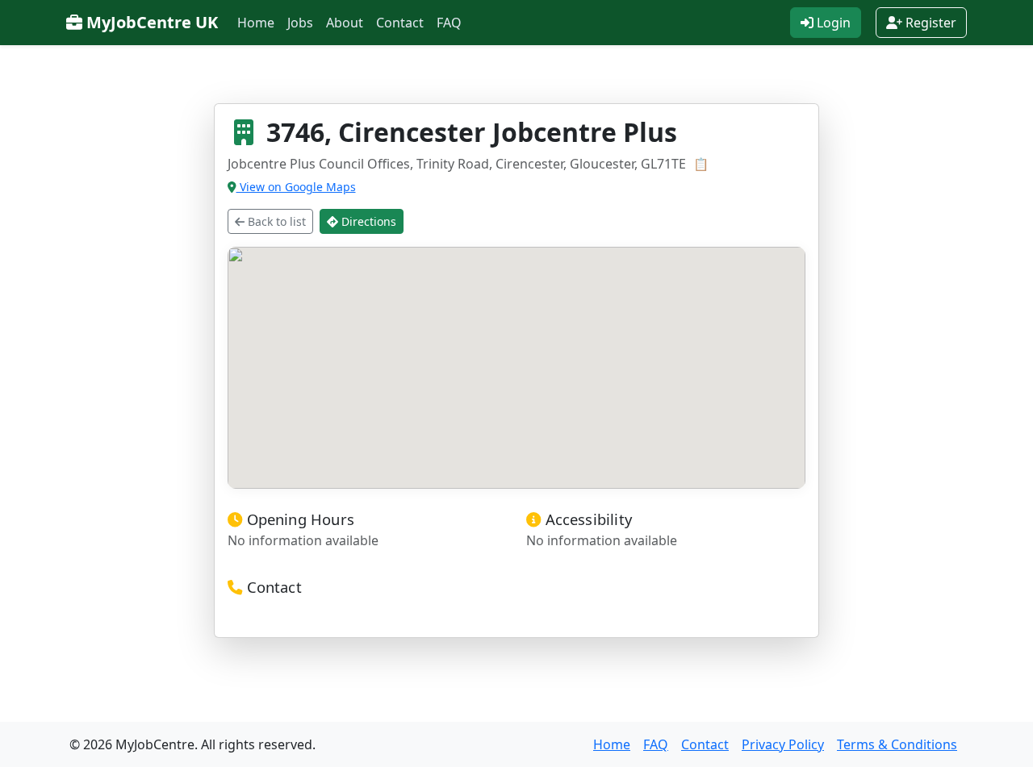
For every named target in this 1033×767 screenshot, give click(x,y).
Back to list (275, 221)
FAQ (449, 22)
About (344, 22)
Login (832, 22)
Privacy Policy (783, 744)
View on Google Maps (296, 186)
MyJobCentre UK (150, 22)
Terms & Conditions (897, 744)
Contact (400, 22)
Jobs (300, 22)
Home (255, 22)
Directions (367, 221)
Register (929, 22)
